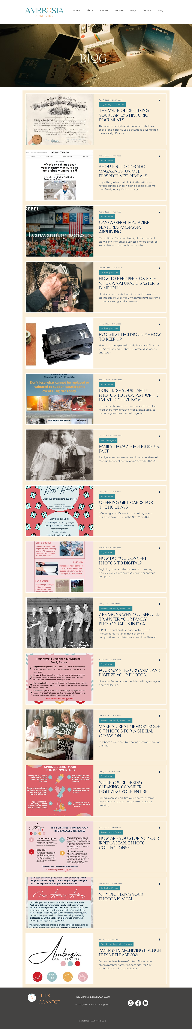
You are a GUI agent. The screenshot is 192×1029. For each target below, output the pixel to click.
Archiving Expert (109, 272)
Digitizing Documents (112, 104)
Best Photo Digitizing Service (116, 944)
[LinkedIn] (145, 1003)
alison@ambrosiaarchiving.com (92, 1004)
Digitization (107, 552)
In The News (107, 160)
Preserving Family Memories (116, 608)
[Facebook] (138, 1003)
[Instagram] (131, 1003)
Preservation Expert (111, 832)
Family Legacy (108, 440)
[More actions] (160, 100)
